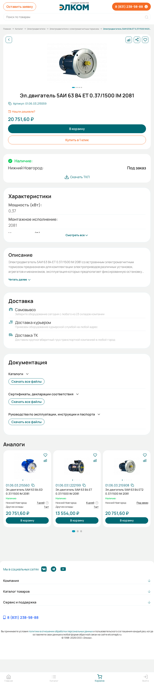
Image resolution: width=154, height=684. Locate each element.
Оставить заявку (19, 6)
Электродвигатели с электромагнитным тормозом (74, 29)
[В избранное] (45, 455)
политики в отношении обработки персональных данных (61, 631)
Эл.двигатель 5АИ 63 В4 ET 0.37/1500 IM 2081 (74, 491)
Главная (7, 29)
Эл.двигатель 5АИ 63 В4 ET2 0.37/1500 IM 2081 (124, 491)
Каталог (19, 29)
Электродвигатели (36, 29)
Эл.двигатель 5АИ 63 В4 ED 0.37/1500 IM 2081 (24, 491)
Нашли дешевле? (23, 111)
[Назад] (9, 40)
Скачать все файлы (26, 381)
